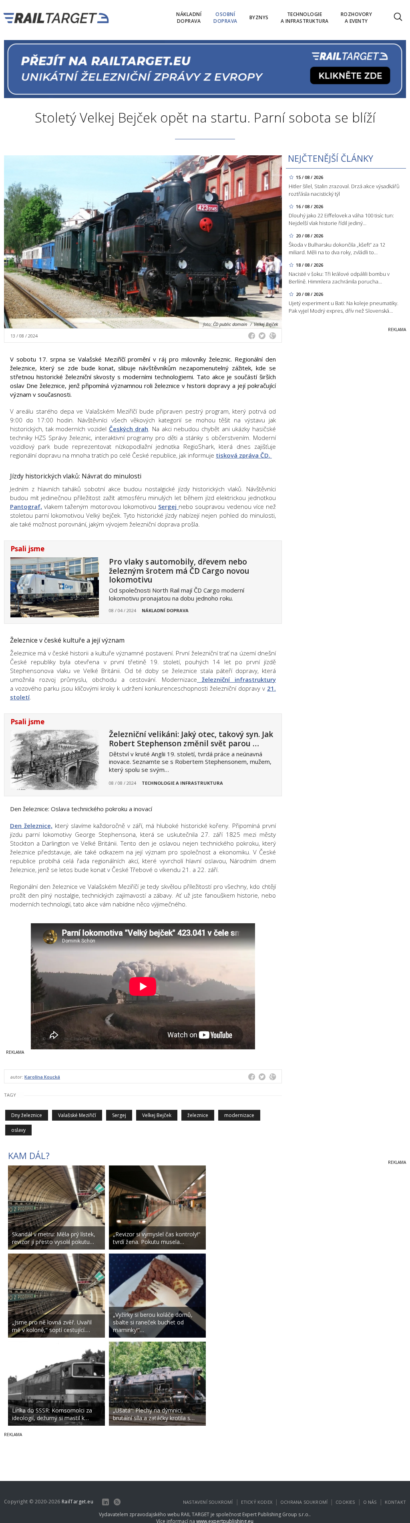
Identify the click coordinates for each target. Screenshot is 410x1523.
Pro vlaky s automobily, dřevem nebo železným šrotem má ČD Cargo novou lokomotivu (179, 571)
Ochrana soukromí (304, 1502)
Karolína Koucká (42, 1077)
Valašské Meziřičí (77, 1115)
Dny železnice (26, 1115)
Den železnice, (31, 826)
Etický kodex (256, 1502)
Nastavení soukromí (208, 1502)
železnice (197, 1115)
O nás (370, 1502)
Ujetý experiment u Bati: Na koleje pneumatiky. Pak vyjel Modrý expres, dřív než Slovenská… (343, 306)
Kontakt (395, 1502)
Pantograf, (26, 506)
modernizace (239, 1115)
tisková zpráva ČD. (244, 455)
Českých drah (129, 429)
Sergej (168, 506)
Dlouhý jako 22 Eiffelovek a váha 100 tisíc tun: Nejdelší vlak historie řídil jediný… (341, 219)
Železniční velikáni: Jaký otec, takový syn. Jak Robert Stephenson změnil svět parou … (191, 739)
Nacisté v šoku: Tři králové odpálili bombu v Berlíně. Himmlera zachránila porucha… (339, 277)
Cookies (345, 1502)
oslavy (18, 1130)
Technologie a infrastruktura (182, 783)
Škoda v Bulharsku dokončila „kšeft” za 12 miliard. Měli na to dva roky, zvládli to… (337, 248)
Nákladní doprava (165, 610)
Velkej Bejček (156, 1115)
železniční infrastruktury (236, 679)
